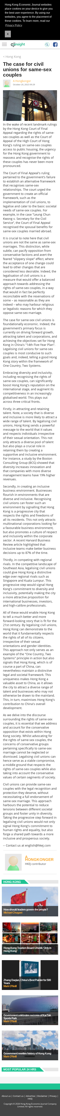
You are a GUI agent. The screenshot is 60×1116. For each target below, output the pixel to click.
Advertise (30, 1095)
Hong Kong (12, 881)
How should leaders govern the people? (26, 909)
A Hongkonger (22, 81)
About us (6, 1095)
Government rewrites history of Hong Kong (27, 1053)
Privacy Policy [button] (13, 25)
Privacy (53, 1095)
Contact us (18, 1095)
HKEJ (30, 1098)
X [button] (7, 34)
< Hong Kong (12, 57)
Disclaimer (42, 1095)
